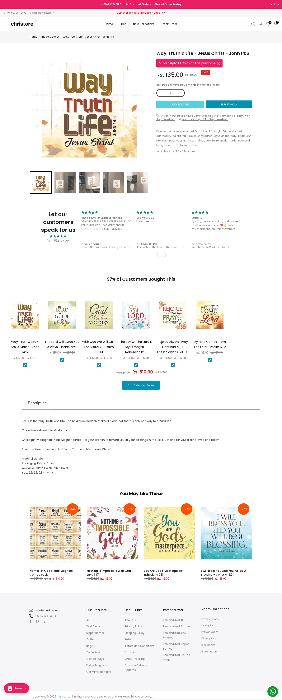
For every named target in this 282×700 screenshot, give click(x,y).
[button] (41, 182)
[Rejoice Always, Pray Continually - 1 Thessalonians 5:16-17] (172, 316)
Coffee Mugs (95, 659)
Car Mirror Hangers (98, 672)
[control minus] (159, 93)
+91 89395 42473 (16, 12)
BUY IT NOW (229, 104)
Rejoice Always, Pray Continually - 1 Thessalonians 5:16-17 (173, 347)
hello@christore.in (43, 12)
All (87, 620)
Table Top (93, 652)
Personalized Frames (176, 626)
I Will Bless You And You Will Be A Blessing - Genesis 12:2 (223, 573)
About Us (131, 620)
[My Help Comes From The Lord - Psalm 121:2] (209, 316)
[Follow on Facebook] (30, 621)
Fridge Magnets (96, 665)
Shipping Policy (134, 633)
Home (109, 24)
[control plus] (181, 93)
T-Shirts (91, 639)
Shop (123, 24)
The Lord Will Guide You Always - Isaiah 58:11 (62, 344)
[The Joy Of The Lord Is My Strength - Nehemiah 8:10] (136, 316)
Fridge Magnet (50, 37)
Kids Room (208, 645)
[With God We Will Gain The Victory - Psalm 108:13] (99, 316)
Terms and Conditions (139, 646)
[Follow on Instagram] (38, 621)
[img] (58, 236)
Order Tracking (135, 659)
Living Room (209, 625)
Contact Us (132, 652)
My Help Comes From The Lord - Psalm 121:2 (209, 344)
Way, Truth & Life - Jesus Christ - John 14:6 (88, 37)
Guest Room (209, 651)
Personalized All (173, 620)
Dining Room (209, 638)
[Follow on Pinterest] (45, 621)
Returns (130, 639)
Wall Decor (93, 626)
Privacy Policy (134, 626)
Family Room (210, 619)
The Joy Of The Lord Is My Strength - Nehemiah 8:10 (135, 347)
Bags (89, 646)
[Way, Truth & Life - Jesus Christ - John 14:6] (25, 316)
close (8, 4)
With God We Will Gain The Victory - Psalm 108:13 (98, 347)
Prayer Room (210, 632)
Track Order (169, 24)
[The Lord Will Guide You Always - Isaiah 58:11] (62, 316)
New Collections (143, 24)
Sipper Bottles (95, 633)
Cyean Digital (144, 696)
